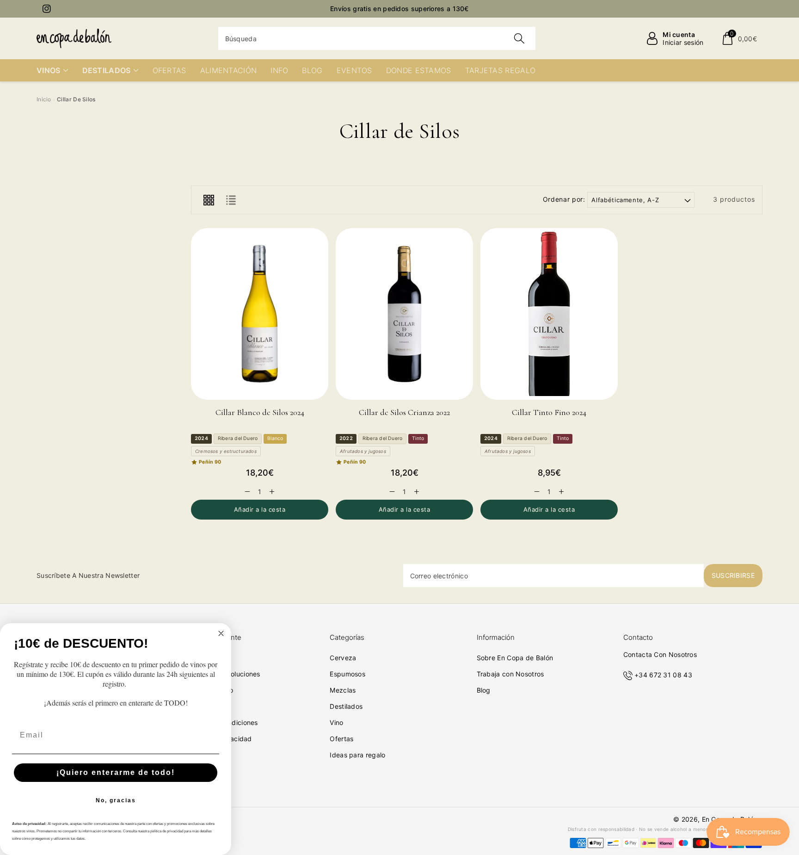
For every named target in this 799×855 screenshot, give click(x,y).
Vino (336, 722)
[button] (739, 38)
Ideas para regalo (357, 755)
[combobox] (377, 38)
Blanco (275, 438)
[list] (231, 200)
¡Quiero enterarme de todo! (115, 772)
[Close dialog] (221, 633)
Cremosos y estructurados (226, 451)
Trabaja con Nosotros (510, 674)
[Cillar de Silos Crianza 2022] (404, 314)
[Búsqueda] (519, 38)
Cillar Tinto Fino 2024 (549, 412)
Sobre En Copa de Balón (515, 658)
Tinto (418, 438)
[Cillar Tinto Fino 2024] (549, 314)
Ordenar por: (564, 199)
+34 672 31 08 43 (663, 675)
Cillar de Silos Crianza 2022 (404, 412)
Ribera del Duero (238, 438)
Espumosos (347, 674)
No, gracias (116, 800)
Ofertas (341, 739)
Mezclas (343, 690)
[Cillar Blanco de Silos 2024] (259, 314)
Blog (484, 690)
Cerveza (343, 658)
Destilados (346, 706)
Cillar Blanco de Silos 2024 (259, 412)
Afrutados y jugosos (363, 451)
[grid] (208, 200)
